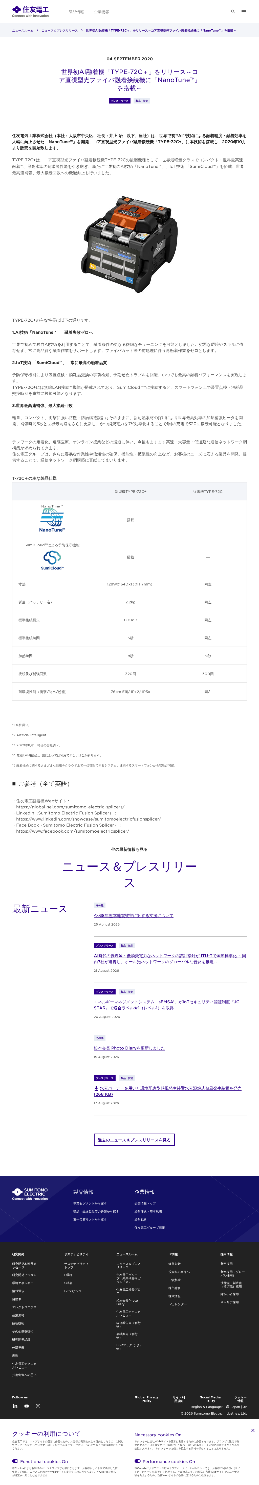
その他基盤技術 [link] (22, 1331)
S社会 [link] (68, 1283)
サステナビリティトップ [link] (76, 1265)
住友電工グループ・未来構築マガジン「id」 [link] (128, 1278)
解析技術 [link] (18, 1323)
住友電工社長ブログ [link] (128, 1291)
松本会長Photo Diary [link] (127, 1302)
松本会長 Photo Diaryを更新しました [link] (129, 1047)
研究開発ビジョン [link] (24, 1274)
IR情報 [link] (173, 1254)
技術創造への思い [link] (24, 1374)
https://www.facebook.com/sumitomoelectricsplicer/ (72, 830)
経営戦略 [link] (141, 1219)
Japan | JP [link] (239, 1407)
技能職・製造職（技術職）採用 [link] (231, 1284)
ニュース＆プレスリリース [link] (59, 30)
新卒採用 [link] (227, 1263)
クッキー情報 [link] (240, 1398)
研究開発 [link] (18, 1254)
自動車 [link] (16, 1299)
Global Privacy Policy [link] (146, 1398)
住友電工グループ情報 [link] (150, 1227)
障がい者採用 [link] (230, 1294)
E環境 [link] (68, 1274)
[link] (30, 11)
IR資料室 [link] (174, 1280)
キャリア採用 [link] (230, 1302)
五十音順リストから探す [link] (90, 1219)
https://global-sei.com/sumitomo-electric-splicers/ (70, 806)
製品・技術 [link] (142, 100)
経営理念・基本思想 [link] (148, 1211)
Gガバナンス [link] (73, 1291)
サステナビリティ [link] (76, 1254)
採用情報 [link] (227, 1254)
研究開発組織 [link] (21, 1339)
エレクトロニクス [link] (24, 1307)
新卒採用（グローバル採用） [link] (233, 1273)
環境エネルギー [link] (22, 1283)
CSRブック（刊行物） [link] (128, 1346)
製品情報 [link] (76, 11)
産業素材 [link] (18, 1315)
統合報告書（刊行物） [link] (128, 1324)
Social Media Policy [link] (210, 1398)
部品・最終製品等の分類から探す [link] (96, 1211)
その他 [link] (99, 905)
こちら (61, 1444)
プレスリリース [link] (119, 100)
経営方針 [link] (174, 1263)
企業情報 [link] (101, 11)
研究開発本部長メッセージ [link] (24, 1265)
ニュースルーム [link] (22, 30)
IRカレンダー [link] (177, 1304)
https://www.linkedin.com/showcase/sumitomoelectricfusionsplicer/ (88, 818)
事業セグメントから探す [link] (90, 1203)
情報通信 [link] (18, 1291)
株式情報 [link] (174, 1296)
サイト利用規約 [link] (179, 1398)
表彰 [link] (15, 1355)
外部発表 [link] (18, 1347)
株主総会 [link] (174, 1288)
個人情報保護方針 (106, 1444)
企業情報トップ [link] (145, 1203)
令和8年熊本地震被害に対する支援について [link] (134, 915)
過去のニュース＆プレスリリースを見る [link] (134, 1139)
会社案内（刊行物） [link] (127, 1335)
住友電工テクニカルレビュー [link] (24, 1365)
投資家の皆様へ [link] (179, 1271)
